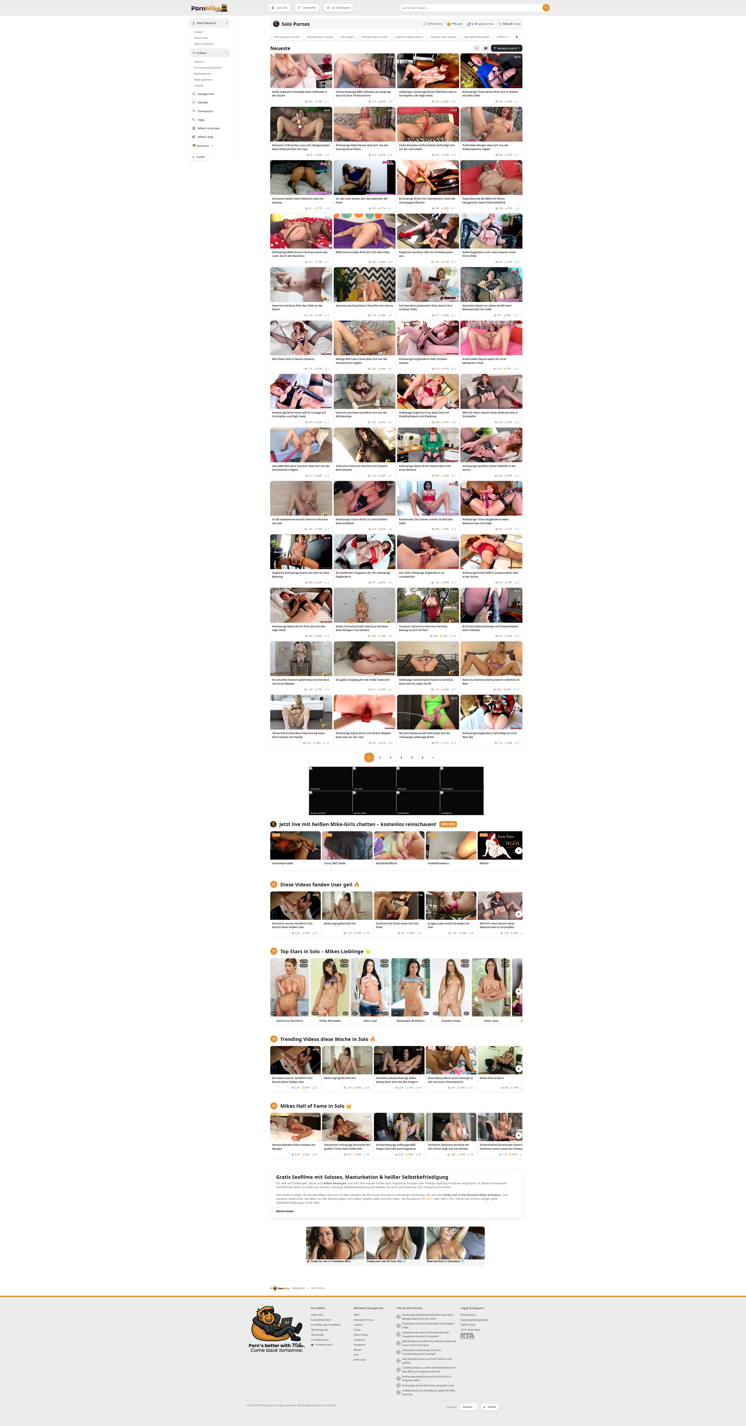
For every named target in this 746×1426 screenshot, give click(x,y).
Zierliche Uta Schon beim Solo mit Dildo (397, 925)
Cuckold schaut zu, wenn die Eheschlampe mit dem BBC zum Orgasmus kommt (428, 1369)
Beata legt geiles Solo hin (340, 923)
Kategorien (206, 94)
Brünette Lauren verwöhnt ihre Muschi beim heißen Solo (292, 925)
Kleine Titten (361, 1334)
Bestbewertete (202, 73)
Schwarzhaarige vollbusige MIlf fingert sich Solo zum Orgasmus (396, 1146)
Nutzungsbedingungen (474, 1320)
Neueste (199, 61)
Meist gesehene (203, 79)
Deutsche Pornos (364, 1320)
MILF (429, 1199)
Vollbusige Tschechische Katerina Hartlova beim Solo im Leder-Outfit (426, 681)
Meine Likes (201, 38)
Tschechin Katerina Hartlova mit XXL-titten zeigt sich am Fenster (448, 1146)
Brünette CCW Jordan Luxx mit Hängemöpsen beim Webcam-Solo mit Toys (301, 147)
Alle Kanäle (317, 1334)
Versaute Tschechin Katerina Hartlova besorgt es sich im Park (423, 628)
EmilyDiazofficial (386, 863)
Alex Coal (370, 1021)
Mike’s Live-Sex (209, 128)
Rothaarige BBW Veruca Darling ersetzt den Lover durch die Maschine (300, 254)
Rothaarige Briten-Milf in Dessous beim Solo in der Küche (490, 574)
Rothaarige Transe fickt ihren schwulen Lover (428, 1385)
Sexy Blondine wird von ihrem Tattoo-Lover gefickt (427, 1360)
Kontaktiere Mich (321, 1320)
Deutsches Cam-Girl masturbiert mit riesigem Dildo (428, 1325)
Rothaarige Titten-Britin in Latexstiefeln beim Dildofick (361, 521)
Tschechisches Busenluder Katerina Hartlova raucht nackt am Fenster (502, 1146)
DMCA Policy (468, 1324)
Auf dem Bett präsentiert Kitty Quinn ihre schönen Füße (425, 307)
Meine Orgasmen (204, 43)
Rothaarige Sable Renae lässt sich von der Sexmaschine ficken (362, 147)
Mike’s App (206, 137)
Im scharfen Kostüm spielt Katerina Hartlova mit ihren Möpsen (300, 681)
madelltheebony (438, 863)
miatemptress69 (282, 863)
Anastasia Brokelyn (411, 1021)
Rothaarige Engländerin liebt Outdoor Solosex (423, 361)
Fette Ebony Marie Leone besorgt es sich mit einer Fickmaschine (450, 1080)
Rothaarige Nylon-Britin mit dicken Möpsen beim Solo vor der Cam (363, 735)
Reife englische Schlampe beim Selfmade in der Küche (299, 93)
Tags (201, 120)
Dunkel (201, 157)
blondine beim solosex (375, 37)
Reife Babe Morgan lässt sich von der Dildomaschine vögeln (485, 147)
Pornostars (206, 111)
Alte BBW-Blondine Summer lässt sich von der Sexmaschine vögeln (301, 468)
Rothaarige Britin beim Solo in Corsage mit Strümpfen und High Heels (299, 414)
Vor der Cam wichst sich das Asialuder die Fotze (362, 200)
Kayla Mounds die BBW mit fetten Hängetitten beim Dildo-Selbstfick (483, 200)
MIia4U (484, 863)
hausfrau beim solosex (444, 37)
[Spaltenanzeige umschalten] (476, 48)
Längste (198, 85)
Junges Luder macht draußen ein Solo (449, 925)
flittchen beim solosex (287, 37)
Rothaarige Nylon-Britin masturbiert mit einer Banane (425, 468)
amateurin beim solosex (409, 37)
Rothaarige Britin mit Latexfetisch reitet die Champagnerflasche (427, 200)
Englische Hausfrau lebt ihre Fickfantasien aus (426, 254)
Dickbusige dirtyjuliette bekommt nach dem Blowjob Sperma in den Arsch (427, 1316)
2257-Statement (470, 1329)
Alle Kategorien (320, 1329)
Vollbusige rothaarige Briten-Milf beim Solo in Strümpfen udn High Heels (428, 93)
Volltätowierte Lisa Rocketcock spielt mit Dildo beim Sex (428, 1392)
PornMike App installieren (326, 1324)
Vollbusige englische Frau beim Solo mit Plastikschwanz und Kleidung (424, 414)
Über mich (317, 1314)
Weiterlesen (285, 1211)
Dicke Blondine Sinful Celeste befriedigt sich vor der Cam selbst (427, 147)
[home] (280, 1288)
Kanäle (203, 102)
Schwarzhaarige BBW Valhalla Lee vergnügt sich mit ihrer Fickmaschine (363, 93)
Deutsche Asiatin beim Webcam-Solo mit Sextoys (298, 200)
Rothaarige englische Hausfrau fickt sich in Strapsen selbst (426, 1378)
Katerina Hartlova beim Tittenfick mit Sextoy (364, 305)
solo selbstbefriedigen (476, 37)
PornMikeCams (320, 1340)
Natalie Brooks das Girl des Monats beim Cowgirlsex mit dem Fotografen (425, 1334)
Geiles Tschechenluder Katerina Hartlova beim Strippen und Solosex (362, 628)
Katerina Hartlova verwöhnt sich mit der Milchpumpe (361, 414)
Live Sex (281, 8)
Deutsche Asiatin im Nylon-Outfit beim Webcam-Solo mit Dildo (487, 307)
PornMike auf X (324, 1344)
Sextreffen (309, 8)
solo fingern (348, 37)
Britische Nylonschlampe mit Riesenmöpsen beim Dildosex (490, 628)
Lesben (358, 1324)
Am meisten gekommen (208, 67)
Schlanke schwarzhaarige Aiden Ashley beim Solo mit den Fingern (397, 1080)
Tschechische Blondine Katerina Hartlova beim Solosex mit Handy (298, 735)
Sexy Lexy (491, 1021)
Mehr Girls (448, 824)
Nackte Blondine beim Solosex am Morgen (293, 1146)
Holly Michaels (330, 1021)
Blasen (358, 1349)
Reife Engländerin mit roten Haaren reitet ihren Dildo (489, 254)
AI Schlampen (340, 8)
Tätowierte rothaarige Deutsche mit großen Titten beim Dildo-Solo (347, 1146)
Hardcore (359, 1340)
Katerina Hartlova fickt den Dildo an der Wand (297, 307)
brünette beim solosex (320, 37)
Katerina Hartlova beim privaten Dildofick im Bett (490, 681)
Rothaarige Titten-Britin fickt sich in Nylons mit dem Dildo (490, 93)
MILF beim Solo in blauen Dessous (293, 359)
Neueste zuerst (507, 48)
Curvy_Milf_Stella (334, 863)
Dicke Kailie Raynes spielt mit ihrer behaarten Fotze (484, 361)
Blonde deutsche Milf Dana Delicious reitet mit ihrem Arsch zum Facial (429, 1343)
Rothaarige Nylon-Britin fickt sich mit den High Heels (298, 628)
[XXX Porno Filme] (277, 1330)
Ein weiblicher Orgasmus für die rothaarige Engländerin (363, 574)
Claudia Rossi (451, 1021)
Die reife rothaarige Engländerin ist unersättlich (421, 574)
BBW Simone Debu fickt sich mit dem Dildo (363, 252)
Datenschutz (468, 1314)
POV (356, 1354)
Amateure (359, 1344)
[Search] (546, 7)
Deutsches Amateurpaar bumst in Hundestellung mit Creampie (421, 1352)
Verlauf (198, 32)
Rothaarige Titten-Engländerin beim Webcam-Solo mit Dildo (485, 521)
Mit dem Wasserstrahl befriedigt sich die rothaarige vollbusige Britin (424, 735)
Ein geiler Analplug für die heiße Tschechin (363, 680)
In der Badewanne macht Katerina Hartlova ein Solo (300, 521)
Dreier (357, 1329)
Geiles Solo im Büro (492, 1078)
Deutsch (468, 1407)
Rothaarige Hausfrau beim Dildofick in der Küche (489, 468)
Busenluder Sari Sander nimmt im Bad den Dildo (426, 521)
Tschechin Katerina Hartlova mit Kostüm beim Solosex (362, 468)
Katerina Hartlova (289, 1021)
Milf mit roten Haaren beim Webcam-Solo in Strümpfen (490, 414)
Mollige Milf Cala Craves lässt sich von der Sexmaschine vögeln (362, 361)
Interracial (359, 1359)
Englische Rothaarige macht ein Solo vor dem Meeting (300, 574)
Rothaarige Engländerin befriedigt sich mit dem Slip (489, 735)
